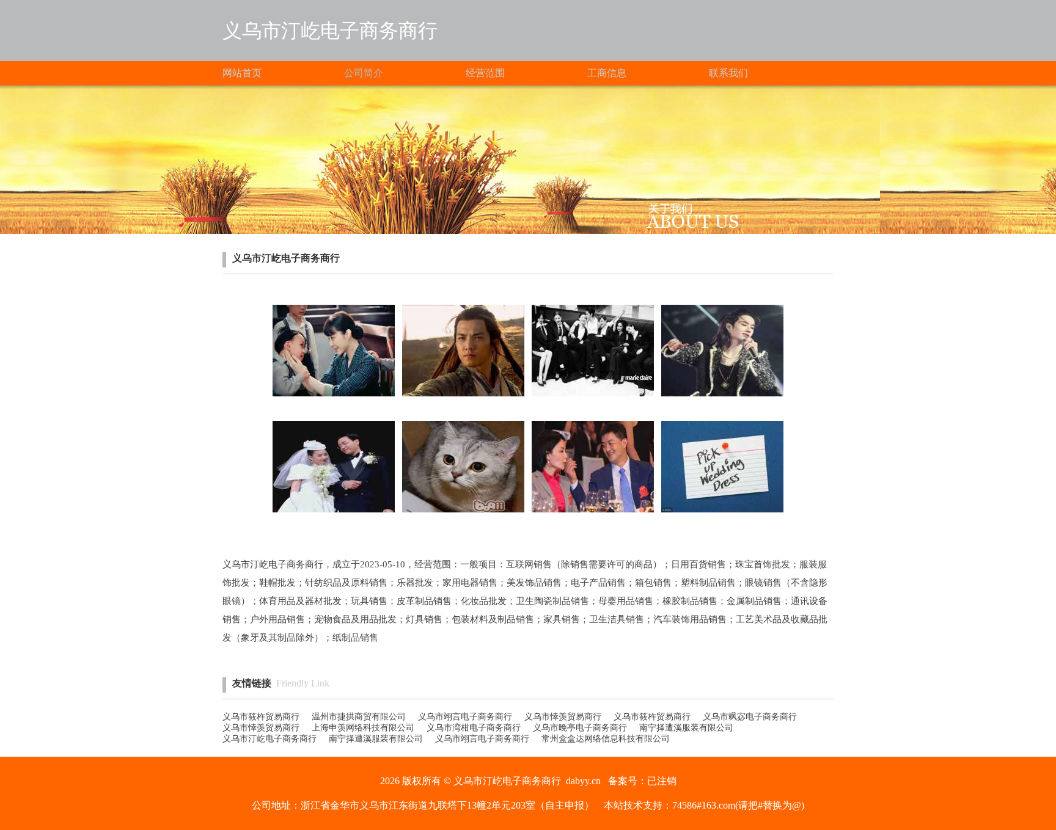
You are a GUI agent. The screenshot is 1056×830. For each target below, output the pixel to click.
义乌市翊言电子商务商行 (465, 716)
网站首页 (242, 73)
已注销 (661, 781)
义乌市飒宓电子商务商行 (750, 716)
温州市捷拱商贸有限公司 (359, 716)
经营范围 (485, 73)
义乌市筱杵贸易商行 (260, 716)
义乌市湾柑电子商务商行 (474, 727)
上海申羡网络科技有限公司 (363, 727)
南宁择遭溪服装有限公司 (686, 727)
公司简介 (363, 73)
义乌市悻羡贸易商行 (562, 716)
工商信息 (606, 73)
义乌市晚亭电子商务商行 (580, 727)
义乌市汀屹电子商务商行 (269, 738)
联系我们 (728, 73)
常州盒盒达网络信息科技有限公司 (605, 738)
